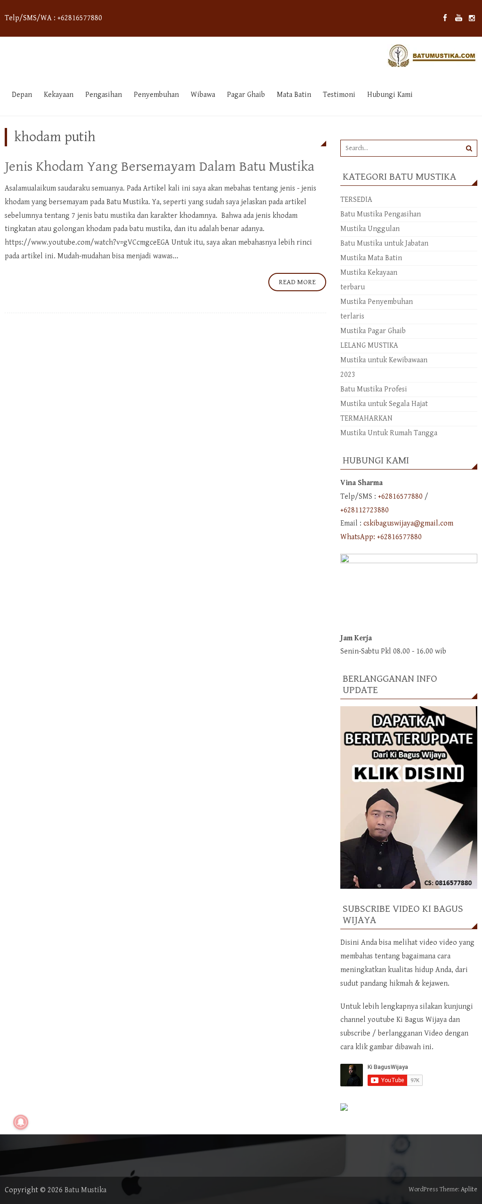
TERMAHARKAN (366, 418)
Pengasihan (103, 94)
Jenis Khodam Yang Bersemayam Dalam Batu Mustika (159, 167)
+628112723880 (364, 510)
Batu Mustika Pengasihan (380, 214)
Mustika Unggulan (370, 228)
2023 (347, 374)
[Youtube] (458, 18)
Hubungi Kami (390, 94)
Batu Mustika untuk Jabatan (384, 243)
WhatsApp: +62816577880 (381, 537)
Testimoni (339, 94)
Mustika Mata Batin (371, 258)
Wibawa (203, 94)
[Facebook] (445, 18)
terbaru (352, 287)
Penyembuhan (156, 94)
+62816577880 (400, 496)
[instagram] (472, 18)
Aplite (469, 1189)
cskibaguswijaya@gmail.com (408, 523)
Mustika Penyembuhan (376, 301)
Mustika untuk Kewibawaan (383, 360)
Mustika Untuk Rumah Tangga (388, 433)
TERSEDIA (356, 199)
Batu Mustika (85, 1190)
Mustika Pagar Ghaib (373, 331)
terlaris (352, 316)
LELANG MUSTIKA (369, 345)
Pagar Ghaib (246, 94)
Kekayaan (58, 94)
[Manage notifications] (20, 1122)
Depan (22, 94)
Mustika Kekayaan (368, 272)
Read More (297, 282)
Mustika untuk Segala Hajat (384, 403)
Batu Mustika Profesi (373, 389)
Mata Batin (294, 94)
